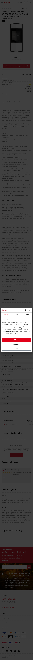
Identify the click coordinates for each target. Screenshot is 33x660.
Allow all (16, 339)
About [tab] (27, 314)
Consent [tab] (6, 314)
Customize (15, 344)
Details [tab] (16, 314)
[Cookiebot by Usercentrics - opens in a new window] (24, 310)
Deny (16, 348)
